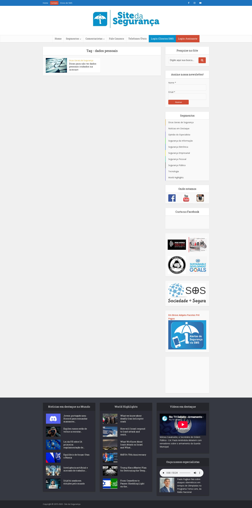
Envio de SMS (66, 3)
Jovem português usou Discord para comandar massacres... (75, 418)
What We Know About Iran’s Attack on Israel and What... (131, 444)
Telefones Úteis (137, 38)
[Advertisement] (187, 375)
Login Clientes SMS (162, 38)
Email (171, 92)
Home (45, 3)
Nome (172, 82)
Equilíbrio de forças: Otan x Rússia (76, 456)
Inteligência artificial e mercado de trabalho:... (75, 469)
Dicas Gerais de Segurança (81, 60)
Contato (54, 3)
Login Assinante (187, 38)
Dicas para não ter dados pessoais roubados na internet (82, 66)
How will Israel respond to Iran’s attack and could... (132, 431)
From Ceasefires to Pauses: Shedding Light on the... (132, 483)
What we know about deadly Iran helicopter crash (132, 418)
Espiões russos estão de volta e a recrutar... (75, 430)
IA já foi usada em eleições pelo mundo (74, 482)
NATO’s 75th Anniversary (133, 454)
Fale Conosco (116, 38)
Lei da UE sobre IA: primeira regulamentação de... (74, 444)
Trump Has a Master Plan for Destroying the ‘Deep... (133, 469)
